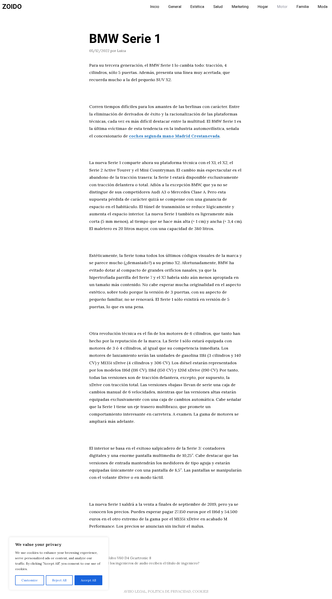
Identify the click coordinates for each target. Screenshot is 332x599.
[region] (58, 563)
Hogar (263, 6)
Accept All (88, 580)
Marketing (240, 6)
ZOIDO (12, 7)
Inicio (154, 6)
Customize (29, 580)
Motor (282, 6)
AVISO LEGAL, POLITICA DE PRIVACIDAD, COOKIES (166, 591)
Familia (303, 6)
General (174, 6)
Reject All (59, 580)
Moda (322, 6)
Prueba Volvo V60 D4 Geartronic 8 (123, 558)
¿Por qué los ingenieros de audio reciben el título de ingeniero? (147, 563)
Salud (218, 6)
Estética (197, 6)
